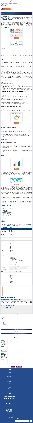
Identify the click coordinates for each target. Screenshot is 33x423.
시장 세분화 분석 (4, 319)
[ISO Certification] (7, 410)
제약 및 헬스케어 (9, 387)
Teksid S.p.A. (4, 215)
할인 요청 (16, 329)
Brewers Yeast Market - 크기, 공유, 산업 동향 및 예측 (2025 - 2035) (4, 355)
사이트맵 (9, 371)
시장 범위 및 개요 (4, 317)
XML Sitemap (9, 372)
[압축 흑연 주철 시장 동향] (16, 43)
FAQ (2, 325)
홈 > (1, 3)
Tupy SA (3, 210)
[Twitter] (8, 403)
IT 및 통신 (9, 383)
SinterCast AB (4, 211)
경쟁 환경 (3, 322)
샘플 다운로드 (7, 9)
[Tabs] (16, 13)
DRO (2, 318)
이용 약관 (9, 377)
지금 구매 (13, 366)
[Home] (13, 1)
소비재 (9, 384)
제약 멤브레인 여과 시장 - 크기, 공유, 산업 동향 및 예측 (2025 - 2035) (4, 348)
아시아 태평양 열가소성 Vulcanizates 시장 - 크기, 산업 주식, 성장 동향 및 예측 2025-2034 (4, 343)
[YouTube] (9, 403)
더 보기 (8, 294)
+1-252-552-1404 (17, 418)
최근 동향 (3, 323)
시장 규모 (3, 316)
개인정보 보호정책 (9, 376)
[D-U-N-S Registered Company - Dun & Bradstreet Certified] (10, 410)
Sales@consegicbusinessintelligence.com (16, 419)
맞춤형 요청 (16, 333)
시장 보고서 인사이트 (4, 324)
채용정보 (9, 375)
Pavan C (5, 287)
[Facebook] (6, 403)
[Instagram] (12, 403)
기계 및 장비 (9, 388)
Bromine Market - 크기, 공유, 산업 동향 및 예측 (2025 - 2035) (4, 362)
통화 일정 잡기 (16, 331)
